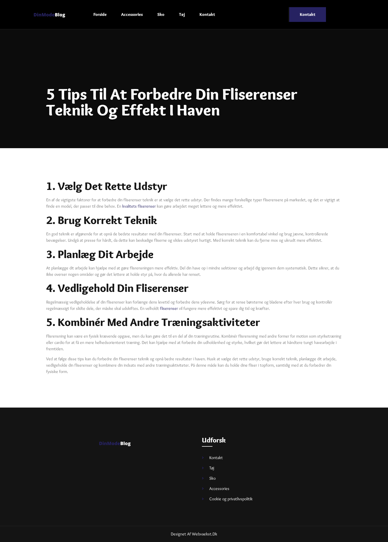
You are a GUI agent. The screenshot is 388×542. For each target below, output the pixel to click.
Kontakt (207, 14)
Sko (160, 14)
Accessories (132, 14)
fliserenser (169, 308)
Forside (100, 14)
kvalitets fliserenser (139, 206)
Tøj (182, 14)
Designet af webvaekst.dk (194, 533)
